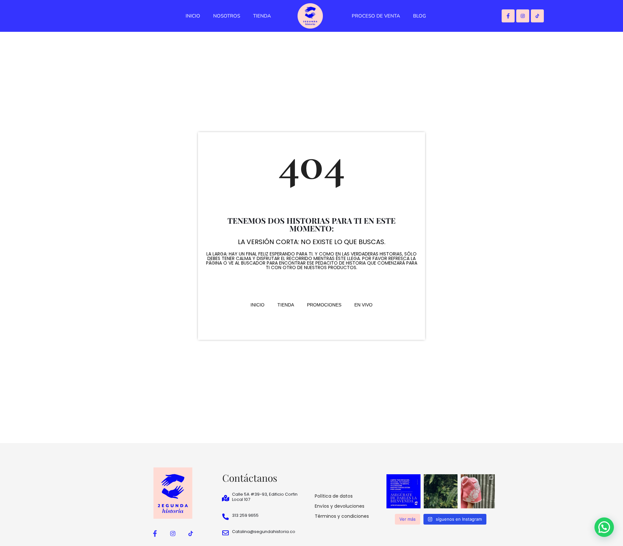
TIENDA (262, 16)
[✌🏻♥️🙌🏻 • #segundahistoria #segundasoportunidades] (403, 491)
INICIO (193, 16)
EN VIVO (363, 304)
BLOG (419, 16)
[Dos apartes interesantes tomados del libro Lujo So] (441, 491)
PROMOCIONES (324, 304)
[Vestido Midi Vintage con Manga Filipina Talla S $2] (478, 491)
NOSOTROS (226, 16)
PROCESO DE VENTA (376, 16)
